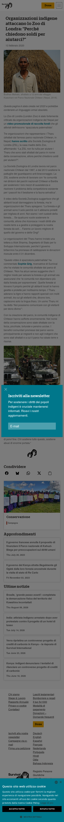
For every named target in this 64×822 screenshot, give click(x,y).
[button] (32, 816)
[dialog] (32, 411)
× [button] (60, 782)
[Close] (6, 389)
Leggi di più (47, 802)
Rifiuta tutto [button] (47, 809)
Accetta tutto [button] (17, 809)
